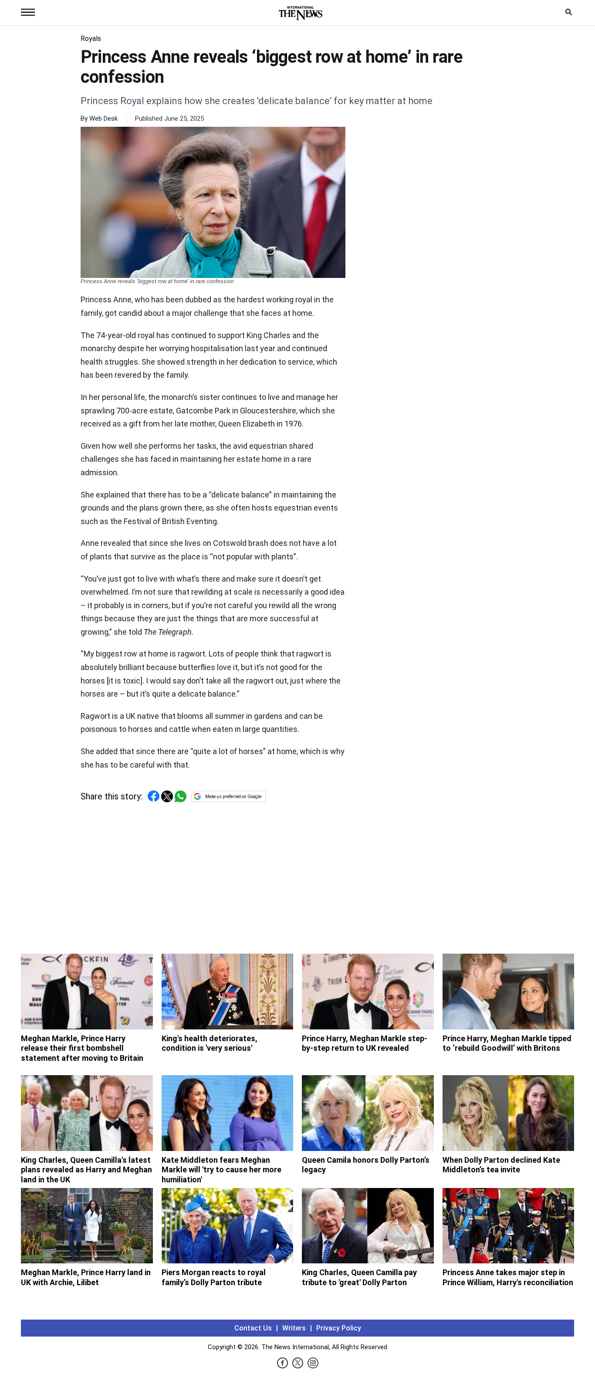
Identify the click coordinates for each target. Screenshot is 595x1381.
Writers (294, 1328)
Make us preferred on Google (233, 796)
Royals (91, 38)
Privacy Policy (338, 1328)
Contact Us (253, 1328)
